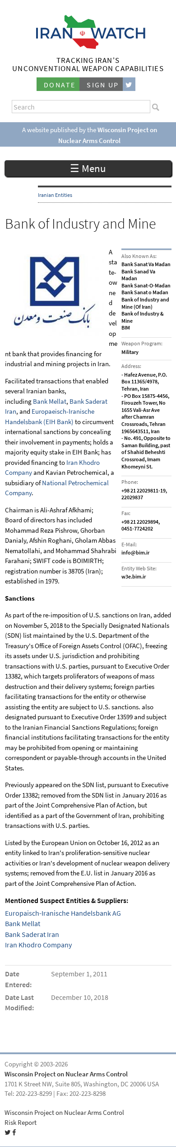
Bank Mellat (49, 401)
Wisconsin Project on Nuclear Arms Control (66, 1074)
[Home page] (88, 46)
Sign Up (103, 85)
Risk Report (21, 1122)
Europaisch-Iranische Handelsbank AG (63, 913)
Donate (59, 85)
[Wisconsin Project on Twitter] (129, 84)
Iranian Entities (55, 195)
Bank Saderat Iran (32, 934)
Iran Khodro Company (38, 945)
